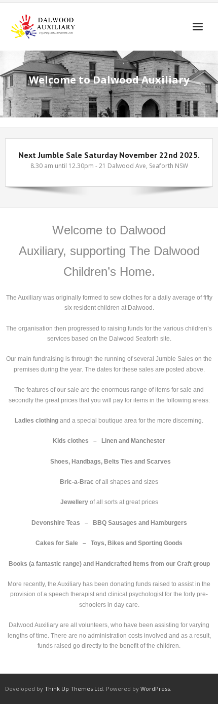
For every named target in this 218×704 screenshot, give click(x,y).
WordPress (155, 688)
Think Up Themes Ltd (74, 688)
